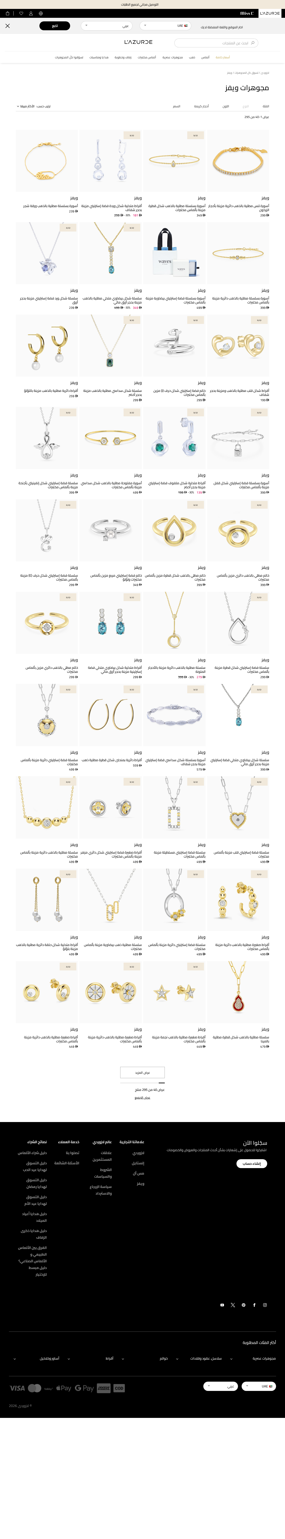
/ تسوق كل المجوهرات (247, 73)
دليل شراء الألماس (32, 1152)
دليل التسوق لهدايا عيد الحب (35, 1166)
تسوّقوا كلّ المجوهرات (69, 57)
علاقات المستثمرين (102, 1156)
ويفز (140, 1183)
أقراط (109, 1358)
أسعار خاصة (223, 57)
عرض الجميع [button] (142, 1098)
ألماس (205, 57)
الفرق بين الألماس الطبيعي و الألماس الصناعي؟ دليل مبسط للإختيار (32, 1261)
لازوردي (138, 1152)
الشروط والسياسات (103, 1173)
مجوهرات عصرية (173, 57)
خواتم (164, 1358)
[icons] (265, 1306)
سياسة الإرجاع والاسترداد (101, 1190)
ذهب (192, 57)
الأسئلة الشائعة (66, 1163)
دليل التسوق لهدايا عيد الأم (35, 1200)
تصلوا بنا (72, 1152)
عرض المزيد (142, 1072)
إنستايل (138, 1163)
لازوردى (265, 73)
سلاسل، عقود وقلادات (206, 1358)
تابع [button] (55, 25)
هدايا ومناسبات (99, 57)
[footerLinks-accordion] (251, 1359)
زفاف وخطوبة (123, 57)
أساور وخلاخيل (49, 1358)
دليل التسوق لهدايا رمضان (36, 1183)
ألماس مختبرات (147, 57)
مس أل (138, 1173)
